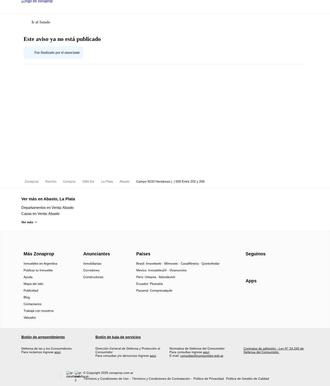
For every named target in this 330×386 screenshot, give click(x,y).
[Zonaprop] (38, 246)
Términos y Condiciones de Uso (106, 378)
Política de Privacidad (208, 378)
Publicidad (31, 290)
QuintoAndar (211, 263)
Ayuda (28, 277)
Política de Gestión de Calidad (247, 378)
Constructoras (93, 277)
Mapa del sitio (33, 284)
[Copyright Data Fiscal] (79, 376)
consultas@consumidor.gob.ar (201, 355)
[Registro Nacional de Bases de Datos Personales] (70, 376)
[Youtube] (264, 265)
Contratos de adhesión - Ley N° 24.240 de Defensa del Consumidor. (274, 350)
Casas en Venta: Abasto (40, 214)
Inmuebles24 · (158, 270)
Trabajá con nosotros (39, 310)
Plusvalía (156, 284)
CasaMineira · (191, 263)
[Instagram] (256, 265)
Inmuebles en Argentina (40, 263)
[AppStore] (260, 294)
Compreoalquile (161, 290)
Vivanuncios (178, 270)
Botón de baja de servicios (118, 337)
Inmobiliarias (92, 263)
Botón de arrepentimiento (43, 337)
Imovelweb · (155, 263)
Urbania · (152, 277)
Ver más (27, 222)
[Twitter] (271, 265)
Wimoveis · (172, 263)
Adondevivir (167, 277)
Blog (27, 297)
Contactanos (33, 304)
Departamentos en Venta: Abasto (47, 208)
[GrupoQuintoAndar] (38, 376)
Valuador (30, 317)
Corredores (91, 270)
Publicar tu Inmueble (38, 270)
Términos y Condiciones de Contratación (161, 378)
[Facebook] (249, 265)
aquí (57, 352)
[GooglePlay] (290, 294)
